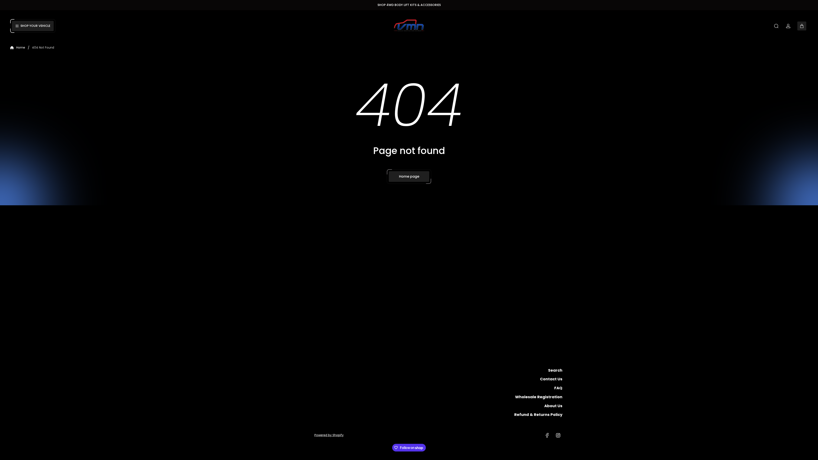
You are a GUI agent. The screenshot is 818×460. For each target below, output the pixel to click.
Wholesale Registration (538, 397)
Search (555, 370)
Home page (409, 176)
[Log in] (788, 26)
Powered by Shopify (329, 435)
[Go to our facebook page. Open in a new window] (547, 435)
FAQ (558, 388)
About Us (553, 405)
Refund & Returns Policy (538, 414)
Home (20, 48)
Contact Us (551, 379)
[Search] (776, 26)
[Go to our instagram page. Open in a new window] (558, 435)
